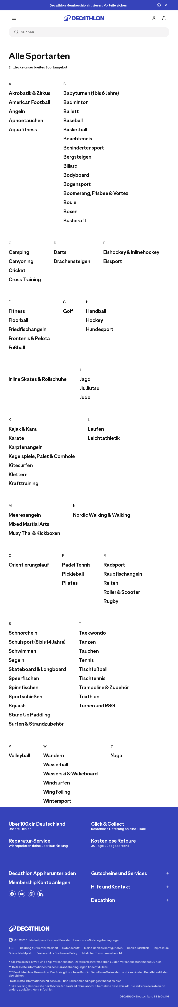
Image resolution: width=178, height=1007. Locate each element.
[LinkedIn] (40, 893)
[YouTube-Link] (21, 893)
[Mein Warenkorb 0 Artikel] (164, 18)
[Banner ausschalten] (158, 5)
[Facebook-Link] (12, 893)
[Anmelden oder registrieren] (153, 18)
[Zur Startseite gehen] (83, 18)
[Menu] (14, 18)
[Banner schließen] (165, 5)
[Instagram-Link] (31, 893)
